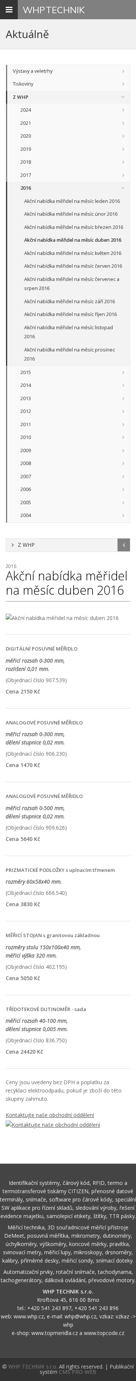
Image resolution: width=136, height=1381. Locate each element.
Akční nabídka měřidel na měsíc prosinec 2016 (69, 354)
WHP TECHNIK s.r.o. (32, 1366)
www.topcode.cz (104, 1333)
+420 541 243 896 (96, 1308)
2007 (25, 476)
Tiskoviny (23, 84)
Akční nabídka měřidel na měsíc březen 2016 (73, 227)
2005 (25, 502)
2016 (25, 188)
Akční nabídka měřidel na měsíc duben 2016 (72, 240)
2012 (25, 411)
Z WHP (20, 97)
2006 (25, 489)
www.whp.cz (29, 1316)
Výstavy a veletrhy (33, 71)
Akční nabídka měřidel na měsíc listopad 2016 (68, 332)
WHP (54, 9)
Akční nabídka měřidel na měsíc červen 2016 (73, 266)
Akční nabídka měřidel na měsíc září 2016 (69, 301)
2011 (25, 424)
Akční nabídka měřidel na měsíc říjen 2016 (70, 314)
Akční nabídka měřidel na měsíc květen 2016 (72, 253)
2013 (25, 398)
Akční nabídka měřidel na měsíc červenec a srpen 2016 (71, 284)
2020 (25, 136)
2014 (25, 385)
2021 (25, 123)
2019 (25, 149)
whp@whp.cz (80, 1316)
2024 (25, 110)
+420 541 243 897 (49, 1308)
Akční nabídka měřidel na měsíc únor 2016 (70, 214)
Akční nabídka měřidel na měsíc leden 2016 (72, 201)
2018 (25, 162)
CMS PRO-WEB (77, 1371)
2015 (25, 372)
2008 (25, 463)
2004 (25, 515)
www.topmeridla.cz (54, 1333)
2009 (25, 450)
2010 (25, 437)
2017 (25, 175)
